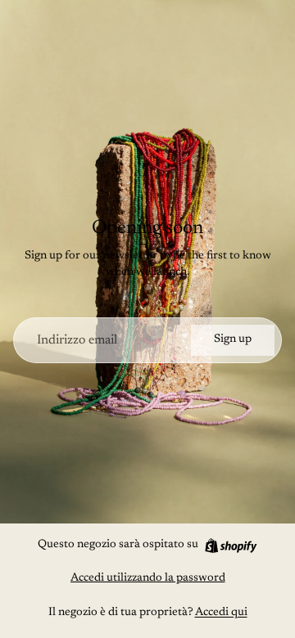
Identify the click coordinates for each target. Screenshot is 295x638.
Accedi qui (221, 612)
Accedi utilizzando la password (147, 578)
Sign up (233, 339)
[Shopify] (230, 545)
